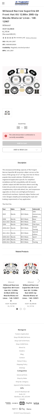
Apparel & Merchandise (22, 385)
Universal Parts (22, 375)
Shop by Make (22, 378)
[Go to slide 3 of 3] (24, 309)
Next (38, 280)
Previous (3, 280)
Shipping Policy (22, 364)
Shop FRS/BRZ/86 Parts (22, 337)
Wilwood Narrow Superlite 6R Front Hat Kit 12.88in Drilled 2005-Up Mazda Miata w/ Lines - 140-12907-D (11, 293)
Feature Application (22, 334)
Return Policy (22, 361)
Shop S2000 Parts (22, 344)
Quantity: (22, 124)
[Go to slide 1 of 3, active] (17, 309)
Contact (22, 358)
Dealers (22, 351)
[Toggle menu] (3, 3)
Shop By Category (22, 382)
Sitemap (22, 368)
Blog (22, 354)
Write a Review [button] (31, 38)
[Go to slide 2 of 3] (21, 309)
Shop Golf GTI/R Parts (22, 341)
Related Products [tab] (22, 251)
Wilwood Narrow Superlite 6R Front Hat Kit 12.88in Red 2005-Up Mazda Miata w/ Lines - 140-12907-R (30, 293)
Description (22, 163)
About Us (22, 347)
